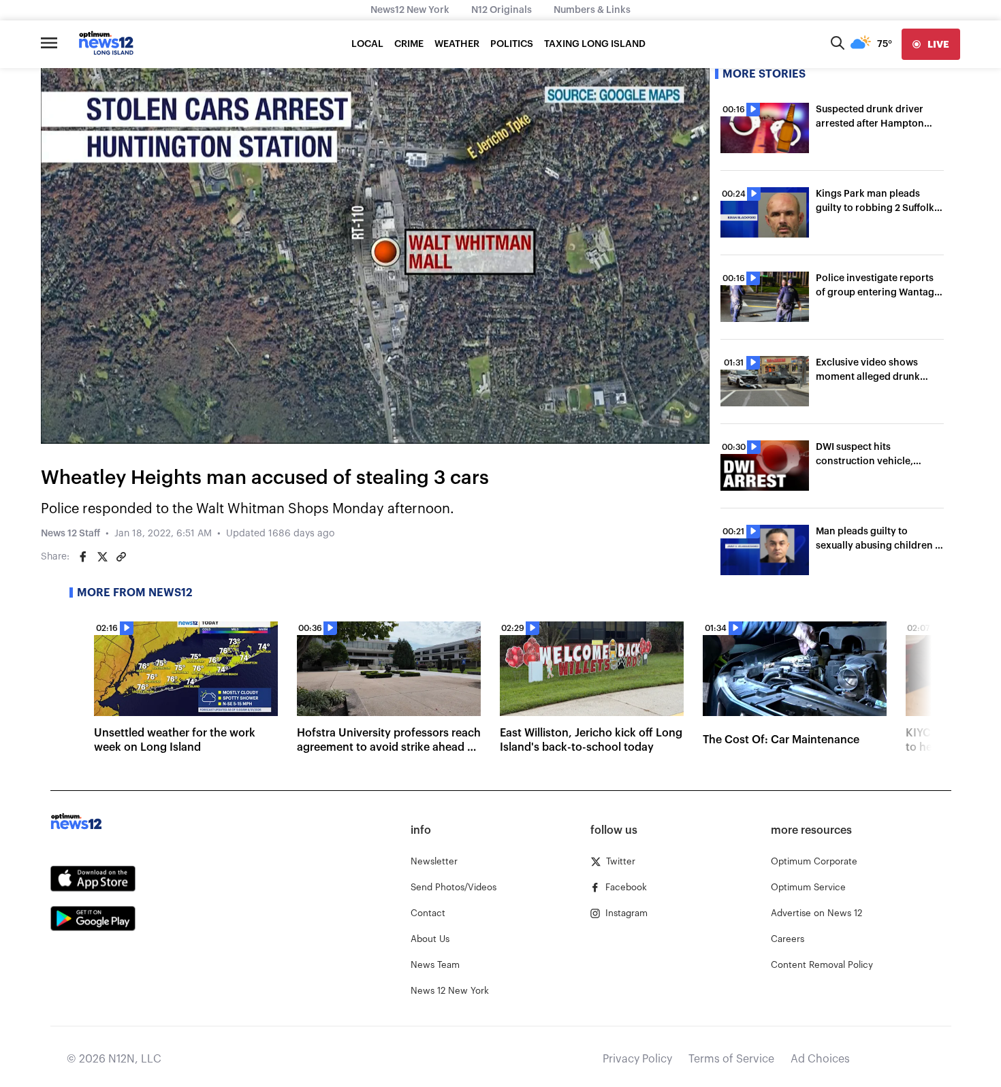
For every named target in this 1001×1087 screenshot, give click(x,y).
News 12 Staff (70, 533)
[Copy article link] (121, 556)
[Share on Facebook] (83, 556)
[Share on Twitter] (102, 556)
